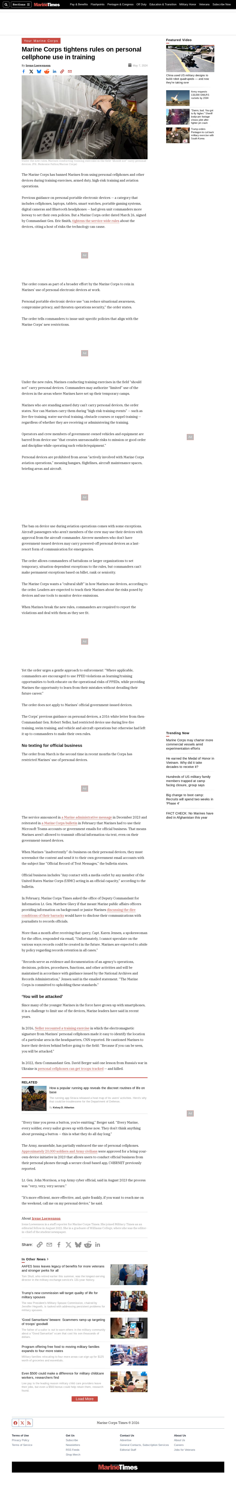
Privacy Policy (20, 1440)
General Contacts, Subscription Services (144, 1445)
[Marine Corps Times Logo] (47, 4)
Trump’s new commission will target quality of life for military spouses (60, 1295)
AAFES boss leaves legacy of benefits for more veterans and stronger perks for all (63, 1268)
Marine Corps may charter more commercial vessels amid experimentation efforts (189, 744)
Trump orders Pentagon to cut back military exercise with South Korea (202, 134)
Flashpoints (98, 4)
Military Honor (187, 4)
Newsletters (73, 1445)
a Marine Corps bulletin (59, 823)
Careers (179, 1445)
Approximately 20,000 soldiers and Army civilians (59, 1151)
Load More (85, 1399)
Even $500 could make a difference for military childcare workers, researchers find (63, 1375)
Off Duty (141, 4)
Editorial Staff (128, 1449)
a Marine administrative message (86, 817)
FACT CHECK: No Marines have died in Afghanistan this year (189, 815)
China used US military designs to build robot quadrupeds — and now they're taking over (187, 79)
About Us (179, 1440)
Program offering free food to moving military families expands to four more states (61, 1349)
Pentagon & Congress (120, 4)
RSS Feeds (72, 1449)
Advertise (125, 1440)
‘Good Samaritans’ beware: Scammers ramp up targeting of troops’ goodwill (63, 1322)
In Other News (34, 1259)
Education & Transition (162, 4)
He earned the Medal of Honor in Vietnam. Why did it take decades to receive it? (190, 763)
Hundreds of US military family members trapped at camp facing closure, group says (188, 781)
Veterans (204, 4)
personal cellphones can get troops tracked (71, 1068)
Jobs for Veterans (184, 1449)
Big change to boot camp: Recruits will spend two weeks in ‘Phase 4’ (189, 799)
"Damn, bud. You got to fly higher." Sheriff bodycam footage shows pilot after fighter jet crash (202, 116)
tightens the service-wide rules (95, 221)
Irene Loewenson (38, 65)
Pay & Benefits (79, 4)
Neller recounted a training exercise (62, 1028)
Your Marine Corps (41, 41)
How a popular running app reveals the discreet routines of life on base (97, 1090)
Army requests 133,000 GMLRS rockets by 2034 (200, 94)
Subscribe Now (222, 4)
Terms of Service (22, 1445)
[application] (190, 58)
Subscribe (72, 1440)
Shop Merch (73, 1454)
